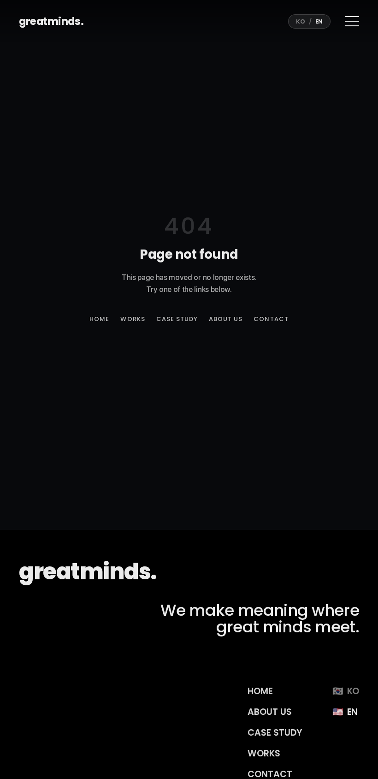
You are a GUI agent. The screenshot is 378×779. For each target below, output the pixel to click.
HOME (99, 319)
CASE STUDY (177, 319)
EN (319, 21)
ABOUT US (225, 319)
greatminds (51, 21)
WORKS (132, 319)
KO (300, 21)
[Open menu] (350, 21)
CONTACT (271, 319)
